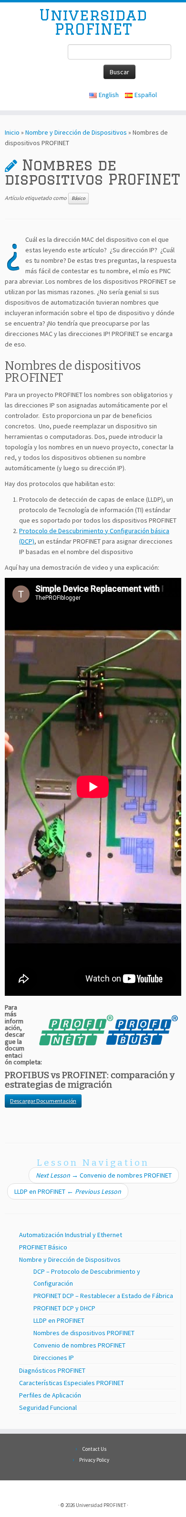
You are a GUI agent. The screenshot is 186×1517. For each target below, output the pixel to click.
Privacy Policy (94, 1460)
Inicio (12, 132)
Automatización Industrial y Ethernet (70, 1234)
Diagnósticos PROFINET (52, 1370)
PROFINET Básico (43, 1247)
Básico (78, 198)
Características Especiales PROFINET (71, 1382)
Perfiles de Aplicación (50, 1395)
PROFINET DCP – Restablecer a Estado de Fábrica (103, 1295)
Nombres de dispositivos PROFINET (83, 1333)
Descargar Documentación (43, 1100)
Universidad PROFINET (93, 22)
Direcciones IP (53, 1357)
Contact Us (94, 1449)
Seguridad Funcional (48, 1407)
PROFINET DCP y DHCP (64, 1308)
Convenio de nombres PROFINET (104, 1175)
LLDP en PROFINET (67, 1191)
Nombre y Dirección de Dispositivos (76, 132)
